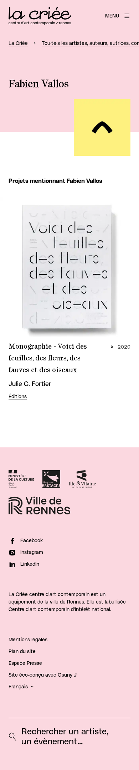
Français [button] (18, 686)
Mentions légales (28, 639)
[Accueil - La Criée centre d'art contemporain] (40, 16)
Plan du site (22, 651)
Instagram (31, 552)
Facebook (31, 540)
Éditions (18, 396)
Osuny (65, 675)
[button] (102, 127)
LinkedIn (29, 564)
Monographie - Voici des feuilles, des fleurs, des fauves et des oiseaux (48, 358)
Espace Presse (25, 663)
